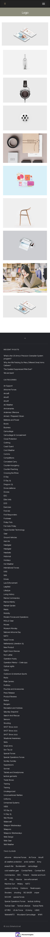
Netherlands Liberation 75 (14, 644)
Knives (6, 579)
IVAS (5, 572)
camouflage (32, 866)
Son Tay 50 (8, 750)
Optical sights (9, 666)
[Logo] (27, 307)
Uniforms (7, 799)
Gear (5, 534)
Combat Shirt (40, 871)
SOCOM (8, 897)
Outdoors (24, 888)
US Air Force (18, 910)
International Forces (11, 568)
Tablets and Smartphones (14, 772)
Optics (6, 670)
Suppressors (9, 765)
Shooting (7, 723)
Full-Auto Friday (10, 526)
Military (20, 884)
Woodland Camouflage (26, 915)
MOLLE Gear (9, 621)
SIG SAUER (27, 893)
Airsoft (6, 397)
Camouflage (8, 431)
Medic (6, 609)
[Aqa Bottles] (27, 62)
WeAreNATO (10, 915)
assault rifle (9, 866)
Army (39, 862)
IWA (5, 575)
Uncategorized (9, 791)
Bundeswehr (21, 866)
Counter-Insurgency (11, 465)
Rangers (7, 704)
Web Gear (8, 841)
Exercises (7, 507)
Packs (6, 678)
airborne (8, 857)
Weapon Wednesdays (12, 825)
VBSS (6, 807)
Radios (6, 700)
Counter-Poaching (11, 469)
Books (6, 424)
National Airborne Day (12, 632)
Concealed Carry (10, 462)
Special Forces (9, 753)
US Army (28, 910)
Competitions (9, 458)
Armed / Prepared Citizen (14, 416)
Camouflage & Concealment (15, 435)
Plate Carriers (9, 681)
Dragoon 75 (8, 484)
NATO (6, 636)
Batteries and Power (11, 420)
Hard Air (7, 541)
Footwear (7, 518)
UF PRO (8, 910)
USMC (37, 910)
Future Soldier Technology (14, 530)
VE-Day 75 (8, 810)
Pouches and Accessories (14, 689)
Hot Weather (8, 564)
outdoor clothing (11, 888)
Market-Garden (9, 606)
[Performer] (27, 278)
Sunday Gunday (10, 761)
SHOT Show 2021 (10, 731)
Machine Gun (10, 884)
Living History (9, 594)
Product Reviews (10, 697)
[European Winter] (27, 245)
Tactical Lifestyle (23, 906)
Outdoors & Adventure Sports (15, 674)
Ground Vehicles (10, 537)
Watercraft (8, 822)
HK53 (11, 879)
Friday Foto (8, 522)
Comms (7, 454)
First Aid (7, 511)
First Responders (10, 515)
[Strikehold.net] (5, 3)
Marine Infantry (9, 602)
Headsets (7, 553)
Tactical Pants (38, 906)
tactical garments (10, 776)
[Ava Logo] (27, 118)
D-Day (6, 477)
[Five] (27, 213)
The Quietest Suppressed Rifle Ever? (18, 369)
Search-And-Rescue (11, 716)
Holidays (7, 560)
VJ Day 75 (7, 814)
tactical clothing (34, 901)
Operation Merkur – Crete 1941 (15, 663)
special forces (18, 897)
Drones (6, 492)
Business (7, 428)
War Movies (8, 818)
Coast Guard (8, 446)
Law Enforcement (10, 583)
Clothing (7, 443)
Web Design (8, 837)
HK (6, 879)
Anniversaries (9, 409)
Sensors (7, 719)
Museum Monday (10, 628)
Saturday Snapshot (11, 712)
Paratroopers (35, 888)
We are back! (9, 373)
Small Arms (8, 746)
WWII (40, 915)
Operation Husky (10, 659)
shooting (17, 893)
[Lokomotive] (27, 148)
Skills (6, 742)
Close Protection (10, 439)
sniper (36, 893)
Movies (6, 625)
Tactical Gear (10, 906)
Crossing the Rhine (11, 473)
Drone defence (9, 488)
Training (7, 784)
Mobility (7, 613)
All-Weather (8, 405)
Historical (7, 556)
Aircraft (6, 393)
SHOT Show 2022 (11, 735)
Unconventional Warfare (13, 795)
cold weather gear (12, 871)
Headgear (7, 545)
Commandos (10, 875)
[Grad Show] (27, 180)
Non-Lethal (8, 655)
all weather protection (13, 862)
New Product (9, 647)
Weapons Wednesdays (13, 833)
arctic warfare (29, 862)
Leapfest (7, 587)
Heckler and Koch (38, 875)
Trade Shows (9, 780)
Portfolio (7, 685)
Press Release (9, 693)
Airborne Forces (10, 390)
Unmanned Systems (11, 803)
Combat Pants (26, 871)
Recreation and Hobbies (13, 708)
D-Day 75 (7, 481)
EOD (5, 503)
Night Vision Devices (12, 651)
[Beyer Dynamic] (27, 90)
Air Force (32, 857)
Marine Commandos (12, 598)
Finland (26, 875)
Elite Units (7, 500)
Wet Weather (9, 844)
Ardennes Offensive (11, 412)
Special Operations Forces (14, 757)
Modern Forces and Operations (16, 617)
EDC (5, 496)
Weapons (7, 829)
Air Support (8, 386)
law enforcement (31, 879)
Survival (7, 769)
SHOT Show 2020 (11, 727)
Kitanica (19, 879)
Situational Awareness (12, 738)
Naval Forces (9, 640)
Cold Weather (9, 450)
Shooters (8, 893)
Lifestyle (7, 590)
